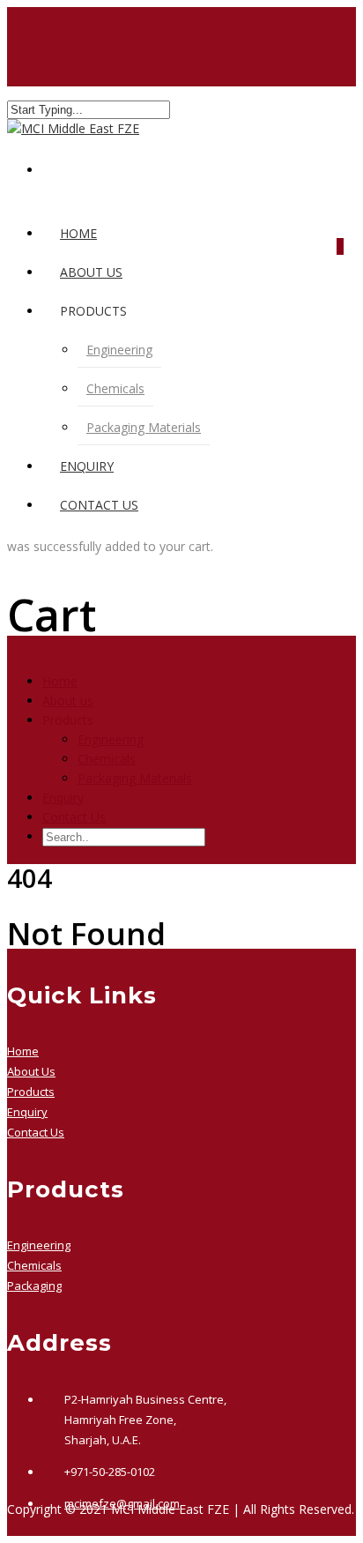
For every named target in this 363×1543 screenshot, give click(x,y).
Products (31, 1091)
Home (78, 233)
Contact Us (99, 504)
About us (91, 272)
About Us (31, 1071)
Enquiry (87, 466)
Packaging (34, 1285)
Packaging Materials (143, 427)
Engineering (119, 349)
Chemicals (115, 388)
